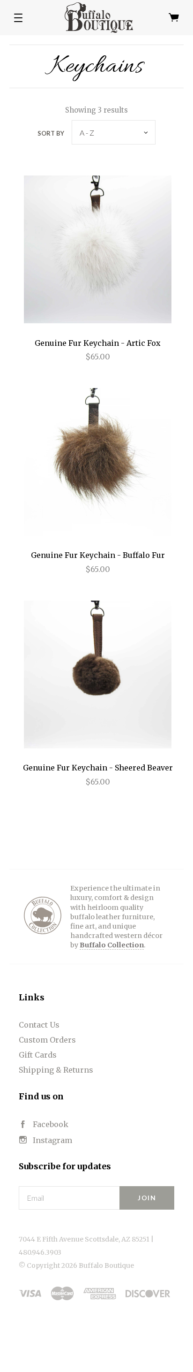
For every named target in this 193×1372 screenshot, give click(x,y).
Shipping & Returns (56, 1070)
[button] (18, 18)
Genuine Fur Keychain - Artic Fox (98, 343)
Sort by (50, 133)
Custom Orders (47, 1039)
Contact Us (39, 1024)
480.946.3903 (40, 1252)
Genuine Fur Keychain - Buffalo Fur (98, 555)
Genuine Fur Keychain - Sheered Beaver (98, 767)
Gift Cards (38, 1054)
